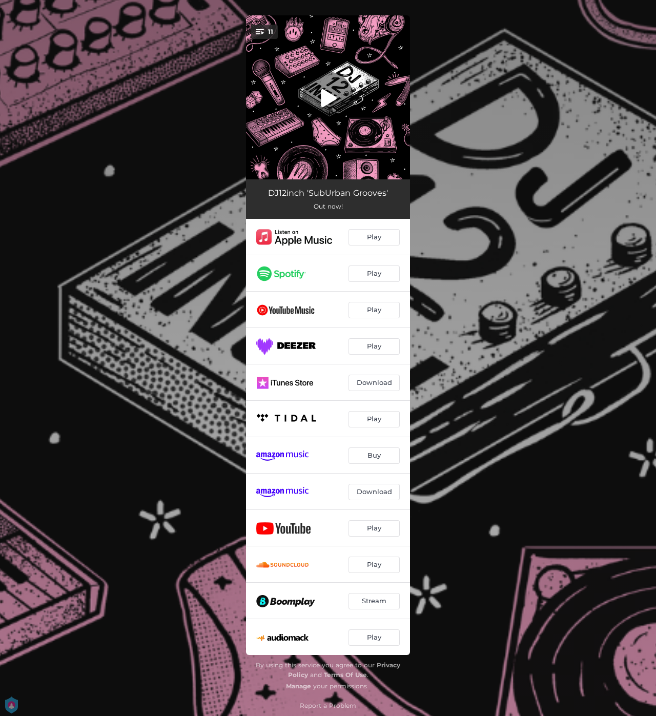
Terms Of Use (345, 675)
